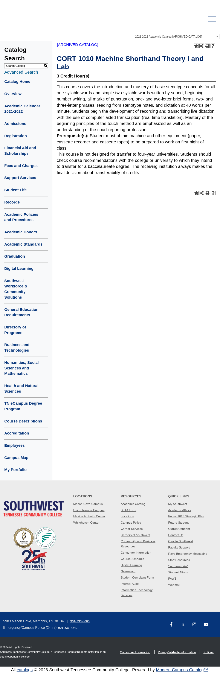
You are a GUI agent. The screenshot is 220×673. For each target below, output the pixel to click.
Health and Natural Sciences (21, 388)
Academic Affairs (179, 510)
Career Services (132, 528)
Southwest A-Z (178, 566)
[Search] (197, 19)
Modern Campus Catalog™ (182, 669)
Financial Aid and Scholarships (20, 151)
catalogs (25, 669)
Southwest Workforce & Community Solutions (15, 289)
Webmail (174, 584)
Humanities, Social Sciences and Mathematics (21, 368)
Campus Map (16, 458)
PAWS (172, 578)
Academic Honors (20, 232)
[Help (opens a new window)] (213, 46)
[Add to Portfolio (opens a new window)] (196, 46)
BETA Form (128, 510)
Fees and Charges (21, 166)
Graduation (14, 256)
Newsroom (128, 571)
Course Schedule (132, 559)
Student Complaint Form (137, 577)
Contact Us (175, 535)
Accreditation (16, 433)
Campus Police (131, 522)
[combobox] (177, 36)
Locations (127, 516)
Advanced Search (21, 72)
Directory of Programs (15, 330)
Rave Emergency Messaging (187, 553)
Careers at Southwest (135, 535)
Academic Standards (23, 244)
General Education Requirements (21, 312)
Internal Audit (130, 583)
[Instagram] (196, 625)
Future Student (178, 522)
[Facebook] (174, 625)
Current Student (179, 528)
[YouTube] (208, 625)
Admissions (15, 124)
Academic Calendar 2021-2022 (22, 109)
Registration (15, 136)
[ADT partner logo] (34, 548)
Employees (14, 445)
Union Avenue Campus (88, 510)
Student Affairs (178, 572)
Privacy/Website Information (177, 652)
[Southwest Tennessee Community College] (95, 19)
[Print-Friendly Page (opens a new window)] (207, 46)
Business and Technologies (16, 347)
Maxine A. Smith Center (89, 516)
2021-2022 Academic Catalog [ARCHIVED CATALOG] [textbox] (168, 36)
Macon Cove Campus (88, 504)
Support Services (20, 178)
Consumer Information (136, 552)
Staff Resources (179, 560)
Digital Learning (19, 268)
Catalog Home (17, 81)
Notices (208, 652)
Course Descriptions (23, 421)
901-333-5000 (80, 621)
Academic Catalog (133, 504)
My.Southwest (177, 504)
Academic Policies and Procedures (21, 217)
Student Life (15, 190)
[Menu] (212, 19)
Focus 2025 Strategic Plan (186, 516)
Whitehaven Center (86, 522)
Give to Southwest (180, 541)
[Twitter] (185, 625)
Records (12, 202)
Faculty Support (179, 547)
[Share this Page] (201, 46)
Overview (12, 94)
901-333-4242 (68, 627)
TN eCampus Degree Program (23, 406)
